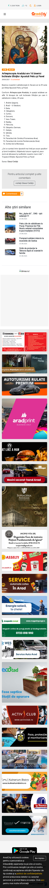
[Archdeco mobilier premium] (24, 759)
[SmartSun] (24, 605)
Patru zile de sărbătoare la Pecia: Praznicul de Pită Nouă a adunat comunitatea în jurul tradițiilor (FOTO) (31, 227)
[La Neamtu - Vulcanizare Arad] (24, 803)
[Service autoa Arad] (24, 649)
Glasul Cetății (12, 162)
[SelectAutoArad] (24, 473)
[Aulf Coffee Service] (24, 583)
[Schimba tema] (31, 6)
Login (38, 6)
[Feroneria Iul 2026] (24, 341)
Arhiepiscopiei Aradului (19, 92)
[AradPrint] (24, 419)
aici (42, 880)
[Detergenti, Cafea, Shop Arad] (24, 561)
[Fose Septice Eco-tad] (24, 682)
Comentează (11, 193)
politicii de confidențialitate (29, 873)
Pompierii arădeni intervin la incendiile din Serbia (31, 239)
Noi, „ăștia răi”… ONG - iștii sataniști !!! (30, 214)
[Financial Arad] (24, 825)
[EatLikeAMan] (24, 451)
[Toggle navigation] (5, 14)
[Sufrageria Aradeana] (24, 506)
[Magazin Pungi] (24, 627)
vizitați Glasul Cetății (24, 183)
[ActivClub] (24, 715)
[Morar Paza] (24, 737)
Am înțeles (39, 858)
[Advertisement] (24, 300)
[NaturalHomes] (24, 363)
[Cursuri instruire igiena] (24, 539)
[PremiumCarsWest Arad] (24, 385)
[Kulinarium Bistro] (24, 781)
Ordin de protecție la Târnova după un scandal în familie (31, 250)
